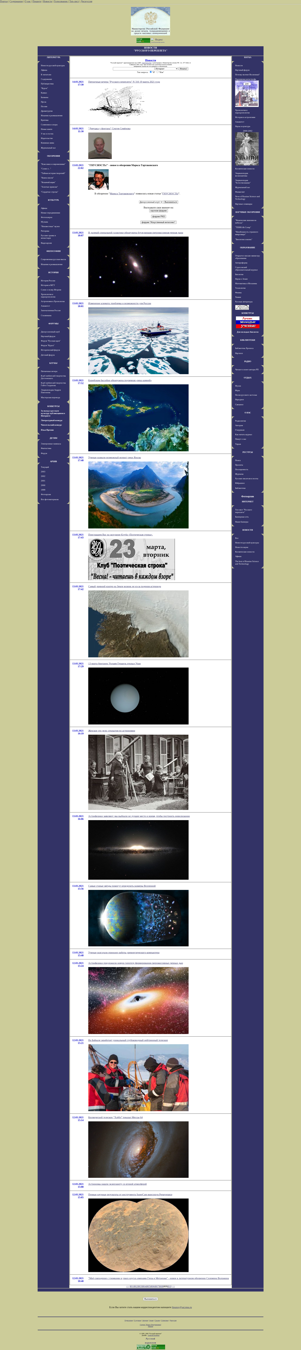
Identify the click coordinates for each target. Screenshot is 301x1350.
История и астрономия (245, 117)
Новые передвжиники (50, 213)
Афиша (44, 70)
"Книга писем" (47, 178)
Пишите (36, 1)
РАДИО (247, 361)
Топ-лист (74, 1)
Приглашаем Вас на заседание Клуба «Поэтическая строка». (120, 534)
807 (157, 1286)
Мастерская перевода (50, 397)
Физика (238, 292)
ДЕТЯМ (53, 438)
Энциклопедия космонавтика (241, 174)
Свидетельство (146, 63)
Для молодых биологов (248, 332)
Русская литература (244, 301)
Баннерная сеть (242, 517)
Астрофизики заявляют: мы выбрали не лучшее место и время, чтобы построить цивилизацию (139, 816)
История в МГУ (48, 285)
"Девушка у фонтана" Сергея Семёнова (109, 128)
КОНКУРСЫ (53, 406)
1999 (43, 490)
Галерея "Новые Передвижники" (150, 1325)
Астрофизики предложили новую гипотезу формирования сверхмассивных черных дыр (135, 963)
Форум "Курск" (47, 345)
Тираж (238, 444)
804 (144, 1286)
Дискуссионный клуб (50, 332)
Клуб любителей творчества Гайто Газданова (53, 384)
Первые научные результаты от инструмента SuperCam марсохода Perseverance (130, 1194)
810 (170, 1286)
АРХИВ (53, 461)
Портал (4, 1)
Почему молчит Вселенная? (247, 74)
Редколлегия (240, 421)
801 (131, 1286)
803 (140, 1286)
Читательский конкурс (51, 425)
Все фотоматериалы (50, 499)
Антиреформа (241, 263)
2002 (43, 476)
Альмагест (45, 306)
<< (127, 1286)
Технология (240, 288)
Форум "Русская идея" (51, 341)
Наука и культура (242, 126)
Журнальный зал (48, 148)
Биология (239, 274)
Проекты (239, 465)
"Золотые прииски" (49, 187)
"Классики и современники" (53, 164)
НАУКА (247, 57)
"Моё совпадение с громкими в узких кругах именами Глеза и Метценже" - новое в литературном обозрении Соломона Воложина (158, 1278)
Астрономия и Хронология (53, 301)
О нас (28, 1)
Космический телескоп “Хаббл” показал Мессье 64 (115, 1117)
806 (153, 1286)
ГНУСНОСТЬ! (170, 193)
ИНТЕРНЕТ (247, 501)
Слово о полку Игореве (51, 290)
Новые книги (46, 129)
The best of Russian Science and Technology (247, 562)
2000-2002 (247, 131)
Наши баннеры (241, 522)
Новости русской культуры (53, 65)
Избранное (240, 483)
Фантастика (46, 448)
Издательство (47, 138)
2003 (43, 471)
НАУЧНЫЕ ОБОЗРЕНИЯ (247, 212)
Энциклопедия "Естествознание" (243, 181)
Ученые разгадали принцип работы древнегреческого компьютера (123, 952)
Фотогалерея (46, 217)
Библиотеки (240, 488)
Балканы (44, 97)
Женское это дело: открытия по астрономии (111, 730)
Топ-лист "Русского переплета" (243, 511)
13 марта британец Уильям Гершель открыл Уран (114, 663)
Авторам (239, 425)
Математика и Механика (246, 283)
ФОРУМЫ (53, 323)
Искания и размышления (51, 115)
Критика (44, 120)
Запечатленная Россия (51, 310)
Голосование (61, 1)
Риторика (45, 231)
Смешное (239, 404)
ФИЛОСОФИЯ (53, 251)
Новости (47, 1)
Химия (238, 297)
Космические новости (244, 168)
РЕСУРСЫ (248, 452)
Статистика (164, 1320)
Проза (43, 102)
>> (173, 1286)
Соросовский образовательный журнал (246, 268)
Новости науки (241, 547)
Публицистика (47, 83)
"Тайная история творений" (53, 173)
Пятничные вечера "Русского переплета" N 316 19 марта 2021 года (124, 81)
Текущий (45, 467)
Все (236, 538)
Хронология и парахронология (48, 295)
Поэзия (44, 106)
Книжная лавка (47, 143)
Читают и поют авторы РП (247, 369)
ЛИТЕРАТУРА (53, 57)
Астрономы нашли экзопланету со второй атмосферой (117, 1184)
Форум (44, 453)
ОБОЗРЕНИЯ (53, 156)
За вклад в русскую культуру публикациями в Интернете (53, 413)
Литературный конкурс (52, 420)
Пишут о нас (240, 439)
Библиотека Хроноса (244, 348)
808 (161, 1286)
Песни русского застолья (246, 395)
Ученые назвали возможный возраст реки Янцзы (114, 457)
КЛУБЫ (53, 363)
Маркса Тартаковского (122, 193)
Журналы (239, 474)
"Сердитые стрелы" (49, 192)
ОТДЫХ (247, 378)
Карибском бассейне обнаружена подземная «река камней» (120, 380)
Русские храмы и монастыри (48, 236)
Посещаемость (241, 469)
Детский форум (48, 355)
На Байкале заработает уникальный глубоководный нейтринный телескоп (128, 1040)
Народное (239, 399)
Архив (151, 1320)
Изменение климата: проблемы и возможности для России (119, 303)
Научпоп (239, 353)
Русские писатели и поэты (246, 478)
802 (136, 1286)
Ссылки (157, 1320)
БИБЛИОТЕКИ (247, 340)
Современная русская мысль (53, 259)
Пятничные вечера (49, 371)
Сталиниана (46, 315)
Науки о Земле (241, 279)
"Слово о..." (46, 168)
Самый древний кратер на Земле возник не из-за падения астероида (124, 586)
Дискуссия (86, 1)
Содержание (16, 1)
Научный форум (48, 336)
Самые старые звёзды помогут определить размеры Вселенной (122, 886)
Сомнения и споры (49, 124)
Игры (237, 390)
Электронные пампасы (51, 444)
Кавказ (44, 93)
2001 (43, 481)
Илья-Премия (47, 430)
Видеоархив (46, 243)
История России (48, 280)
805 (148, 1286)
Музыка (44, 222)
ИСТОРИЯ (53, 272)
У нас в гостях (47, 134)
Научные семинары (243, 204)
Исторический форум (50, 350)
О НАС (248, 412)
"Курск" (44, 88)
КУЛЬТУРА (53, 200)
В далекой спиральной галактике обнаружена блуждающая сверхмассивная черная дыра (135, 232)
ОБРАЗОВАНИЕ (247, 247)
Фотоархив (46, 494)
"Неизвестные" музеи (50, 226)
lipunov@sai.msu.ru (182, 1307)
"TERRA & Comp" (243, 227)
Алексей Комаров (153, 1335)
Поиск (238, 460)
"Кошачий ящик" (48, 182)
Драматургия (47, 111)
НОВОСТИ (247, 530)
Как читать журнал (243, 434)
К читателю (46, 74)
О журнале (240, 430)
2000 (43, 485)
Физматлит (240, 192)
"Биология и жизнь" (243, 239)
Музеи (238, 386)
